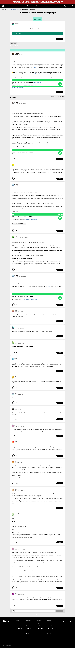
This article (35, 67)
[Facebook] (70, 621)
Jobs (17, 625)
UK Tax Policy (54, 643)
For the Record (19, 628)
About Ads (33, 643)
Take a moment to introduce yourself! (30, 85)
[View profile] (13, 24)
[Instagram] (63, 621)
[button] (63, 24)
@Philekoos (16, 189)
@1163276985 (16, 280)
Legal (4, 643)
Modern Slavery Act (46, 643)
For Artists (28, 623)
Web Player (39, 625)
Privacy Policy (19, 643)
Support (38, 623)
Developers (28, 625)
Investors (28, 631)
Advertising (28, 628)
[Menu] (72, 6)
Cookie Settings (26, 643)
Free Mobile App (40, 628)
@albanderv (18, 107)
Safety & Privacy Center (11, 643)
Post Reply (59, 610)
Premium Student (50, 631)
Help (28, 6)
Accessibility (39, 643)
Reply (60, 39)
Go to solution (38, 19)
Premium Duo (50, 625)
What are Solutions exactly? (38, 82)
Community (8, 6)
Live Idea (49, 286)
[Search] (65, 6)
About (17, 623)
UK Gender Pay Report (7, 645)
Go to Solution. (19, 33)
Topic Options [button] (13, 43)
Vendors (28, 633)
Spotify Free (49, 633)
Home (8, 9)
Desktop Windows (16, 9)
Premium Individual (51, 623)
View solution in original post (17, 87)
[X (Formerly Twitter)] (67, 621)
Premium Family (50, 628)
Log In (68, 6)
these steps (45, 2)
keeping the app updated (40, 73)
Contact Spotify (40, 631)
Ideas (46, 6)
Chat (37, 6)
